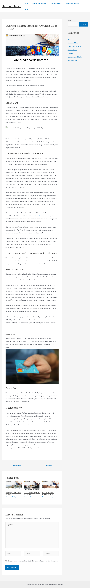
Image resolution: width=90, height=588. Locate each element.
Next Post (50, 465)
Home (26, 3)
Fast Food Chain (73, 43)
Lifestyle (70, 53)
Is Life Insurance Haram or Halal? (48, 493)
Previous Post (15, 465)
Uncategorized (72, 60)
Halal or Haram (11, 6)
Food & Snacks (55, 3)
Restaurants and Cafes (39, 3)
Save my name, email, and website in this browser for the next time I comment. (33, 561)
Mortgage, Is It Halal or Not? (13, 493)
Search (70, 20)
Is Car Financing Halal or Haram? (32, 493)
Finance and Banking (72, 3)
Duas (26, 9)
